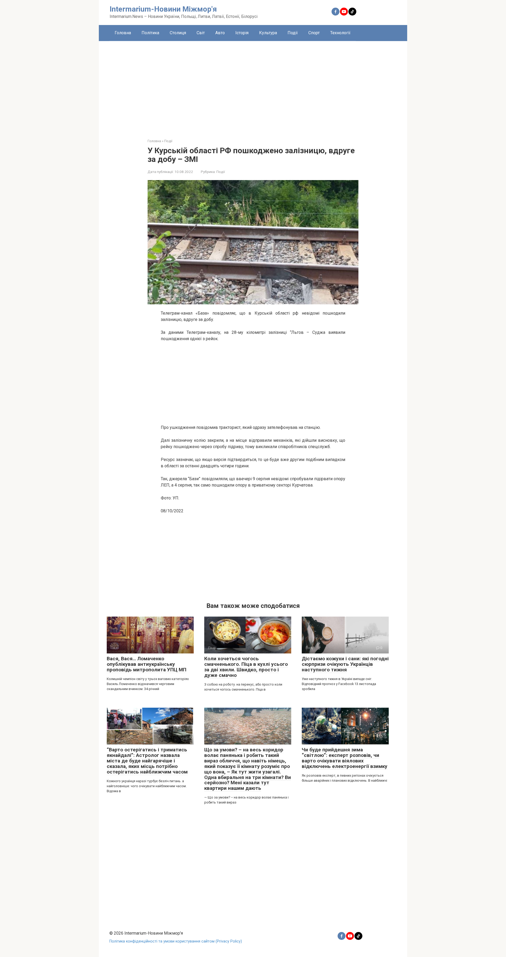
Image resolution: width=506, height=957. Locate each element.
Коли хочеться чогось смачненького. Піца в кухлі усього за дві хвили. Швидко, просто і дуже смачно (246, 667)
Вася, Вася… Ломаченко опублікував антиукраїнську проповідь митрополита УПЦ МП (146, 664)
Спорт (314, 32)
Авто (220, 32)
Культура (268, 32)
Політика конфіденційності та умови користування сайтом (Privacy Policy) (175, 941)
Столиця (178, 32)
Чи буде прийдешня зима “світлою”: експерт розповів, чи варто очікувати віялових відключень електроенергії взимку (344, 758)
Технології (340, 32)
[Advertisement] (253, 86)
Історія (242, 32)
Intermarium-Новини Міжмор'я (163, 9)
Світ (201, 32)
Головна (123, 32)
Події (293, 32)
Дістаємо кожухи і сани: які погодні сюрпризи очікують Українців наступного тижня (345, 664)
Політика (150, 32)
